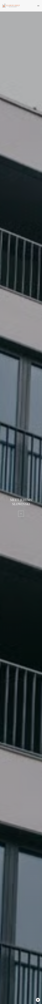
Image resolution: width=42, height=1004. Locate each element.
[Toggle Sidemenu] (38, 6)
